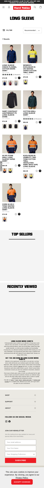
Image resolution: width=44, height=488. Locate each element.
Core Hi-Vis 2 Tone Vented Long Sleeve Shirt (8, 207)
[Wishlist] (16, 78)
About (8, 408)
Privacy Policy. (22, 478)
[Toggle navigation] (3, 7)
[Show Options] (34, 454)
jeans (16, 380)
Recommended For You (33, 30)
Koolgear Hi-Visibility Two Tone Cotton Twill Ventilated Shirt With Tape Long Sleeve (30, 161)
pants (12, 380)
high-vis (20, 366)
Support (9, 402)
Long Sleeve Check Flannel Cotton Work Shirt (9, 68)
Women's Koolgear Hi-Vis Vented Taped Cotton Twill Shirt (29, 68)
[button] (35, 7)
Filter (9, 30)
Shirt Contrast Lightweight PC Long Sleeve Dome (9, 114)
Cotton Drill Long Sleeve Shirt (29, 113)
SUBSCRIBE (20, 460)
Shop (7, 395)
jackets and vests (27, 380)
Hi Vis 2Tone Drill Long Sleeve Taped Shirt (8, 158)
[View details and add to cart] (19, 78)
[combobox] (20, 454)
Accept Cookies (22, 482)
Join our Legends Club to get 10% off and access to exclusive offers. (22, 2)
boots (20, 380)
